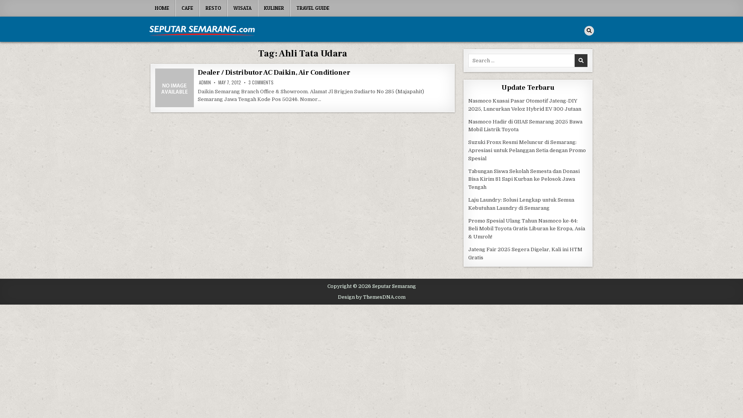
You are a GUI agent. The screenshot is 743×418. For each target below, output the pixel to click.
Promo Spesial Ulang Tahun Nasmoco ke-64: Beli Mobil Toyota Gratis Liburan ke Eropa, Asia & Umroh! (526, 229)
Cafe (187, 8)
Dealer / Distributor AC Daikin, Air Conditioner (274, 72)
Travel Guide (312, 8)
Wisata (242, 8)
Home (162, 8)
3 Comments (261, 82)
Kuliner (274, 8)
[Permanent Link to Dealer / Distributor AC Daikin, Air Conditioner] (174, 88)
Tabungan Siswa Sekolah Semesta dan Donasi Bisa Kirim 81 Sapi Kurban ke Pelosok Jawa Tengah (524, 179)
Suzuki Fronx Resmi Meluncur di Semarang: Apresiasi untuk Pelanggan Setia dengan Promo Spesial (527, 150)
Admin (205, 82)
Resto (213, 8)
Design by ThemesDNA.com (372, 297)
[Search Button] (589, 31)
